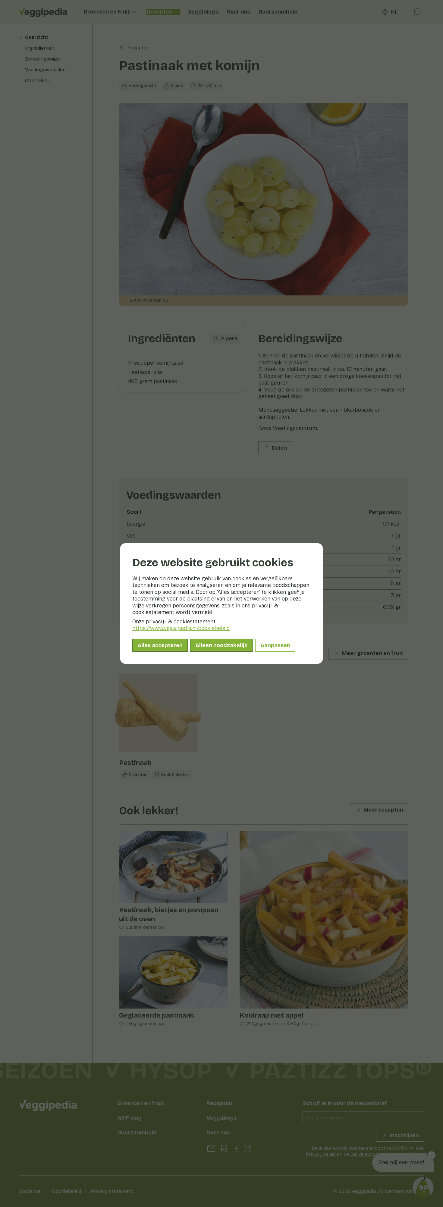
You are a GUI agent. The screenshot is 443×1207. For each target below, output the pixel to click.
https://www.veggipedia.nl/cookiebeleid (181, 628)
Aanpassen (275, 645)
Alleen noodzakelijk (221, 645)
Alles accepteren (160, 645)
